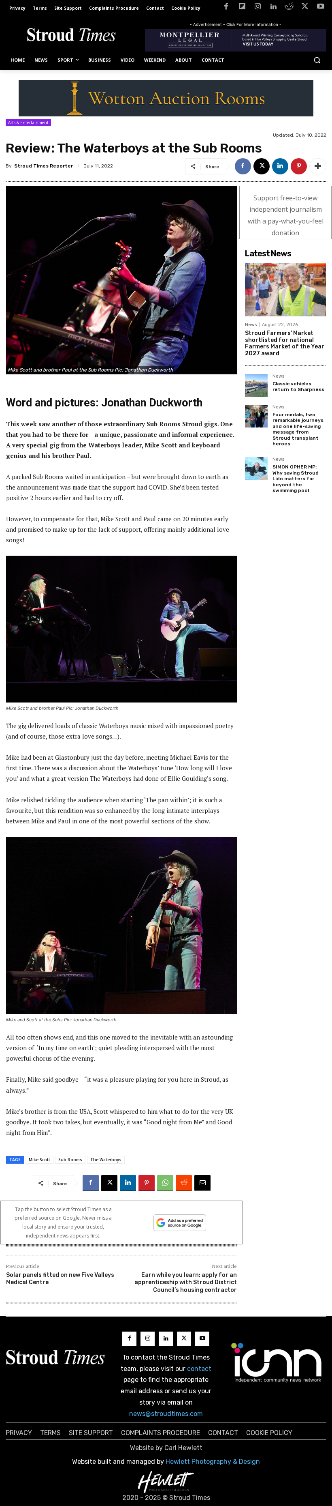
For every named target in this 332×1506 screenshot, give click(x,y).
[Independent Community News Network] (276, 1362)
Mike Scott (39, 1159)
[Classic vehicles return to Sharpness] (256, 385)
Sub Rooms (70, 1159)
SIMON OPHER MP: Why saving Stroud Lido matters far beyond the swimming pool (295, 478)
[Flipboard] (242, 8)
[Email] (202, 1183)
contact (199, 1369)
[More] (317, 166)
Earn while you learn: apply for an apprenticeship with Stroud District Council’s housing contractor (185, 1282)
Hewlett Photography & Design (213, 1461)
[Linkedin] (273, 8)
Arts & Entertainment (28, 122)
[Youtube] (320, 8)
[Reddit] (289, 8)
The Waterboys (105, 1159)
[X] (305, 8)
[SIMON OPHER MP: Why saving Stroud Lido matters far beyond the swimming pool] (256, 468)
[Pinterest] (299, 166)
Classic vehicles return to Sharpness (298, 386)
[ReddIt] (184, 1183)
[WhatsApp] (165, 1183)
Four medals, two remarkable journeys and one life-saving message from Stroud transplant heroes (297, 429)
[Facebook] (226, 8)
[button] (316, 60)
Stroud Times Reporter (43, 165)
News (251, 324)
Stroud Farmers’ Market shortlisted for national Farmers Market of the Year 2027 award (284, 343)
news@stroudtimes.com (166, 1414)
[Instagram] (258, 8)
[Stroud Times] (71, 36)
